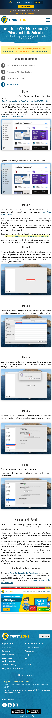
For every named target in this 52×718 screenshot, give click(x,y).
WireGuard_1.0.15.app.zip (12, 116)
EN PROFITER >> (26, 7)
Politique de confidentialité (8, 659)
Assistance (29, 651)
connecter (8, 51)
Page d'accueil (8, 643)
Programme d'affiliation (12, 668)
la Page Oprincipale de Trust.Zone (23, 573)
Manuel (28, 664)
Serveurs (6, 651)
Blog (27, 655)
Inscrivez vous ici (40, 51)
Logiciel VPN (7, 647)
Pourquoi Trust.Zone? (34, 643)
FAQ (26, 658)
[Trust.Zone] (14, 20)
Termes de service (9, 655)
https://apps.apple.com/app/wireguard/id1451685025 (24, 101)
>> (24, 13)
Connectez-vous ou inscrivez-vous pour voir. (30, 236)
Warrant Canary (9, 664)
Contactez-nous (32, 647)
